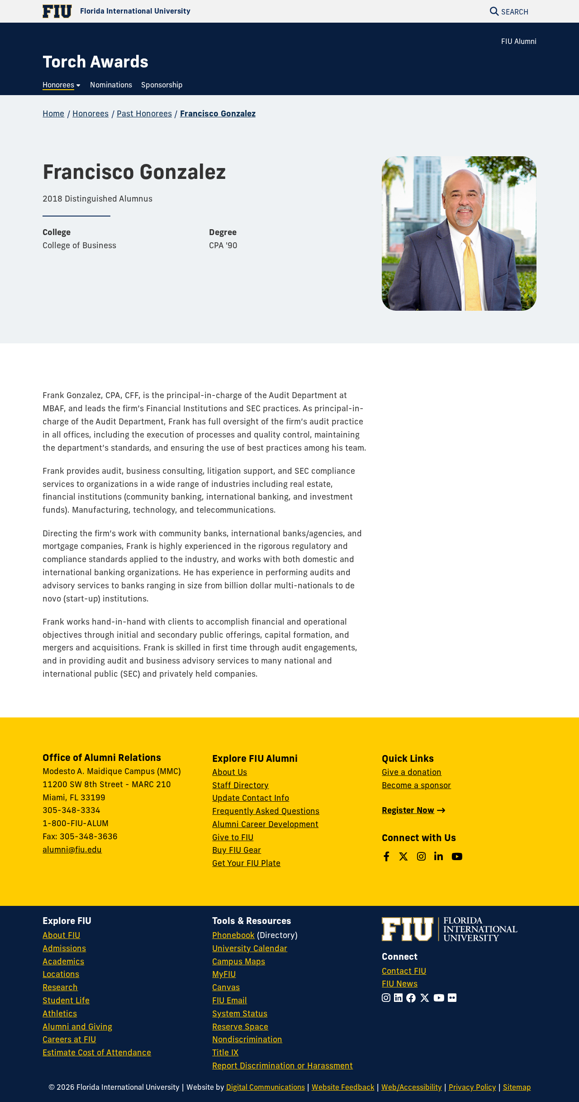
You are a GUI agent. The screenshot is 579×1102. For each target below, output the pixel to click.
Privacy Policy (472, 1087)
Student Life (66, 1000)
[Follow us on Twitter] (405, 857)
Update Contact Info (250, 798)
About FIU (61, 935)
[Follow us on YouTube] (458, 857)
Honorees (90, 113)
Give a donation (411, 772)
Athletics (60, 1013)
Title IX (225, 1052)
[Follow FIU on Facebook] (413, 998)
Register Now (408, 810)
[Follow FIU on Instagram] (388, 998)
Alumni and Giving (77, 1026)
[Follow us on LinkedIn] (439, 857)
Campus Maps (238, 961)
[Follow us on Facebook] (388, 857)
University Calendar (249, 948)
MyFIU (224, 974)
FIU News (400, 983)
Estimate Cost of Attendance (97, 1052)
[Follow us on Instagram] (422, 857)
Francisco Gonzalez (218, 113)
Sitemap (517, 1087)
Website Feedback (343, 1087)
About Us (229, 772)
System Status (239, 1013)
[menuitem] (61, 85)
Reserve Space (240, 1026)
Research (60, 987)
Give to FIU (232, 837)
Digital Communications (265, 1087)
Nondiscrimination (247, 1039)
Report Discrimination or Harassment (282, 1065)
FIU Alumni (518, 41)
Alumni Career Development (265, 824)
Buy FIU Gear (236, 850)
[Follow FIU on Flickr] (454, 998)
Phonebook (233, 935)
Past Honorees (144, 113)
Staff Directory (240, 785)
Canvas (226, 987)
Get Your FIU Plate (246, 863)
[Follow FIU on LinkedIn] (400, 998)
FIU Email (229, 1000)
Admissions (64, 948)
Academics (63, 961)
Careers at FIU (69, 1039)
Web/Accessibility (411, 1087)
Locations (61, 974)
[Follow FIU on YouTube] (440, 998)
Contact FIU (404, 971)
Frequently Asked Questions (265, 811)
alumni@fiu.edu (72, 849)
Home (53, 113)
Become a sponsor (416, 785)
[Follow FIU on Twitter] (426, 998)
